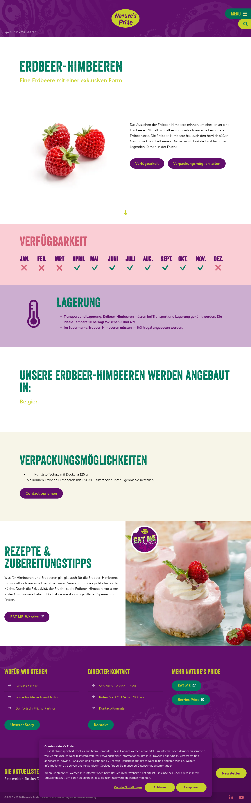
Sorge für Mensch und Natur (36, 697)
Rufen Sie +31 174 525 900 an (121, 697)
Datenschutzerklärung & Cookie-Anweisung (69, 797)
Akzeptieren (191, 787)
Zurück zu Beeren (23, 32)
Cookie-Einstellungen (128, 787)
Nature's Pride (125, 18)
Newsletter (231, 773)
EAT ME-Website (24, 617)
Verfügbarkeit (147, 163)
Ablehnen (160, 787)
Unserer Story (22, 725)
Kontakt (101, 725)
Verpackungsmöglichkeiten (196, 163)
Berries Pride (188, 699)
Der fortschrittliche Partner (35, 708)
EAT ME (184, 685)
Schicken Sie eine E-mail (117, 686)
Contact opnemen (41, 493)
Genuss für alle (26, 686)
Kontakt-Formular (112, 708)
